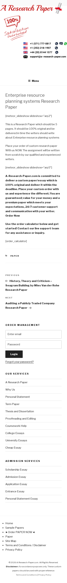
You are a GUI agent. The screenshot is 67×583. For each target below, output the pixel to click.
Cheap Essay (13, 447)
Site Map (10, 541)
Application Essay (16, 484)
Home (9, 523)
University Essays (16, 440)
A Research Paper (16, 382)
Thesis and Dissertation (19, 411)
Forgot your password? (19, 361)
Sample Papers (14, 527)
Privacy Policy (13, 549)
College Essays (14, 433)
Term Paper (12, 404)
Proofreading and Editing (20, 418)
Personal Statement (17, 396)
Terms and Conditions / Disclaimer (25, 545)
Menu (35, 80)
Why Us (10, 389)
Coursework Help (16, 426)
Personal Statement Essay (21, 498)
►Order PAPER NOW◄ (20, 532)
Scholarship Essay (16, 469)
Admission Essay (15, 477)
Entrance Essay (14, 491)
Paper (14, 256)
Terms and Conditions (26, 575)
